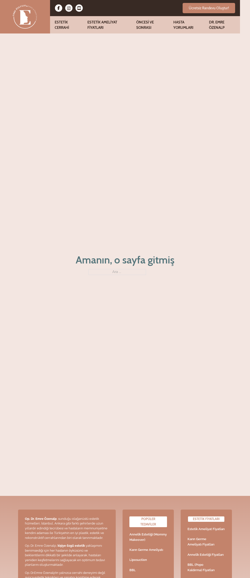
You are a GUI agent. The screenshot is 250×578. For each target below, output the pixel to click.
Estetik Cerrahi (62, 25)
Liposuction (138, 560)
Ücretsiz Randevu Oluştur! (209, 8)
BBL (132, 570)
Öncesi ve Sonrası (145, 25)
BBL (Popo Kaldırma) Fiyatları (201, 567)
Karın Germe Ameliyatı (146, 550)
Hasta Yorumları (183, 25)
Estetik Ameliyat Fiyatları (102, 25)
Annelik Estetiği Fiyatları (206, 554)
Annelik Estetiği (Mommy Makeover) (148, 537)
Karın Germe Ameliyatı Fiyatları (201, 541)
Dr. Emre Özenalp (217, 25)
